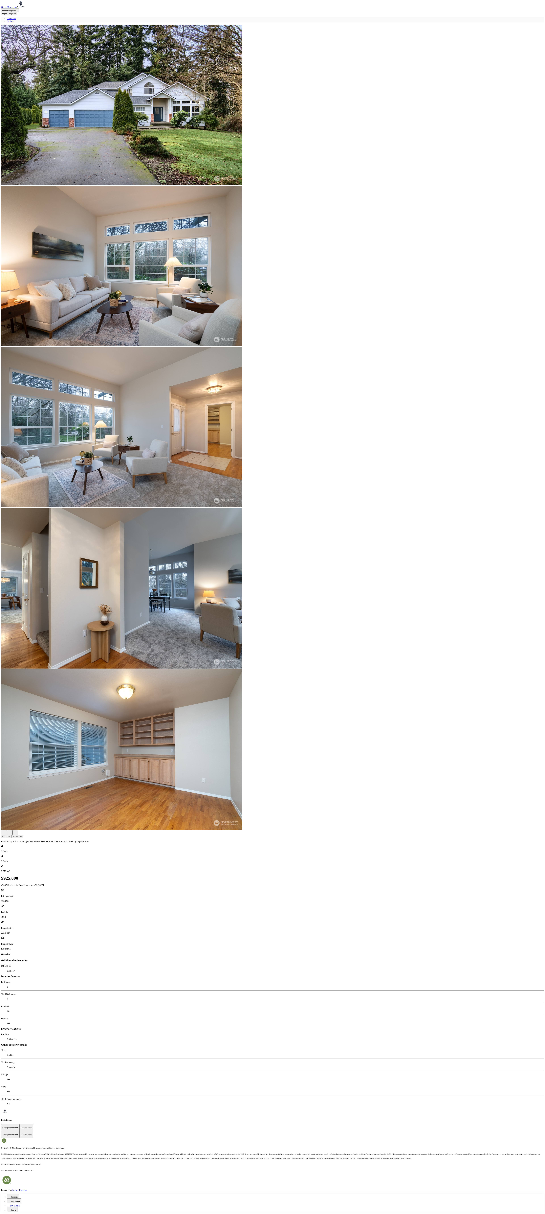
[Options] (4, 832)
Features (10, 21)
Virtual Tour (17, 836)
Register (12, 13)
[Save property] (9, 832)
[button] (272, 105)
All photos (6, 836)
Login (4, 13)
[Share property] (15, 832)
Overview (11, 18)
